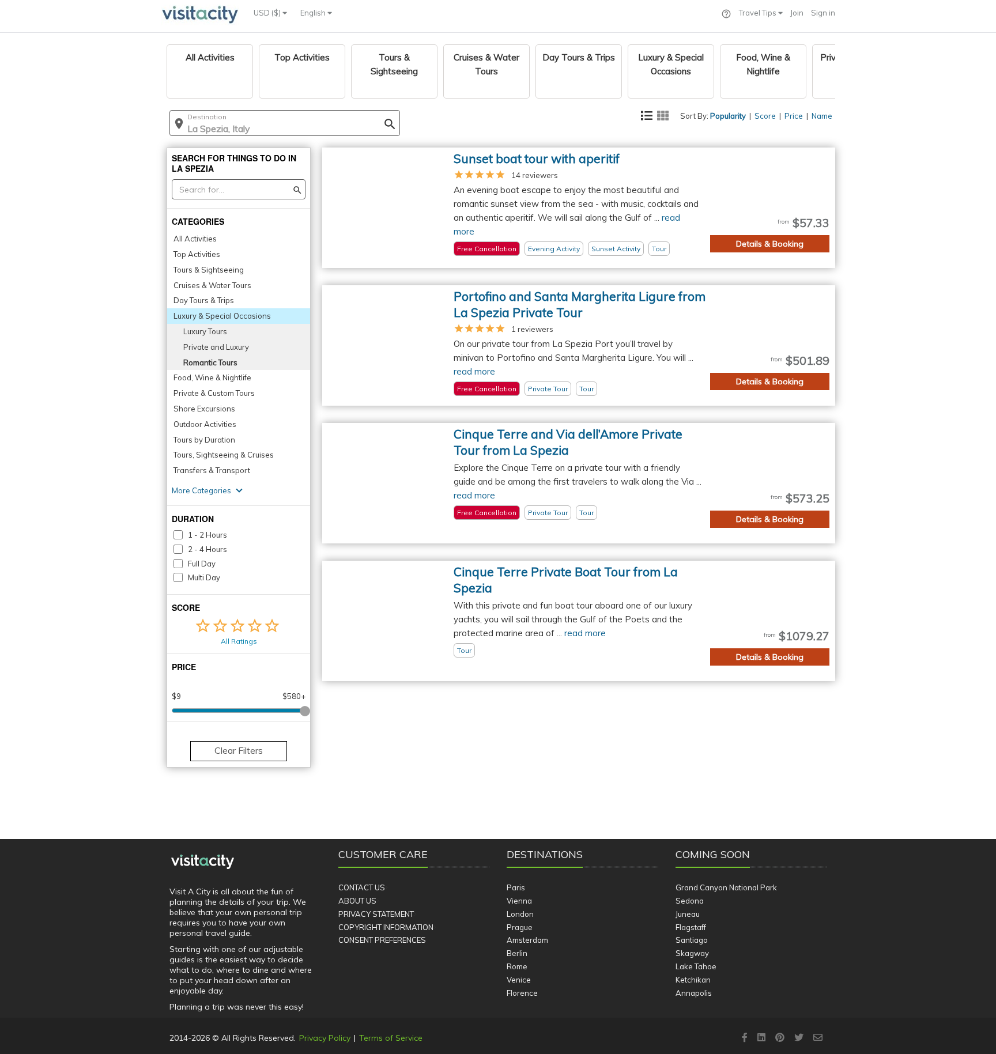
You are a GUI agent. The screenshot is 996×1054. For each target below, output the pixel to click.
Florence (522, 993)
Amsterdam (527, 940)
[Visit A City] (202, 862)
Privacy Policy (324, 1038)
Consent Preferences (382, 940)
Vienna (519, 900)
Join (796, 12)
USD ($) (268, 12)
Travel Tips (758, 12)
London (520, 914)
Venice (519, 979)
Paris (516, 887)
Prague (520, 927)
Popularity (728, 115)
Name (822, 115)
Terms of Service (390, 1038)
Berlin (517, 953)
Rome (517, 966)
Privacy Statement (376, 914)
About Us (357, 900)
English (313, 12)
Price (793, 115)
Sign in (823, 12)
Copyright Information (385, 927)
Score (765, 115)
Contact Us (361, 887)
